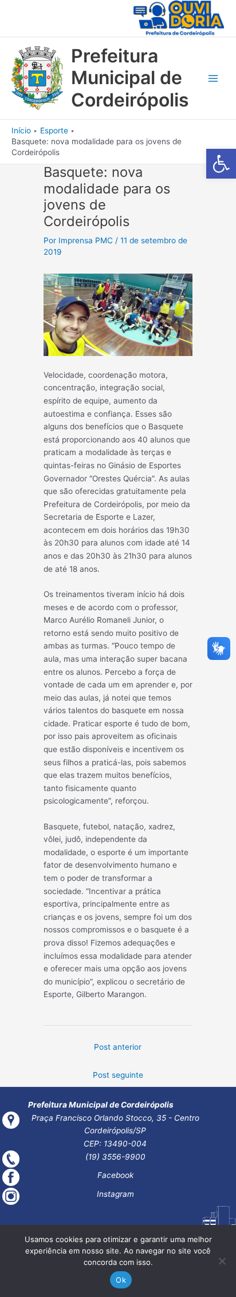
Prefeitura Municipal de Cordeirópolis (130, 78)
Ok (121, 1279)
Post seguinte (118, 1074)
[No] (221, 1261)
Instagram (115, 1194)
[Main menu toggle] (213, 78)
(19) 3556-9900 (115, 1156)
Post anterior (117, 1046)
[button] (221, 164)
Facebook (115, 1175)
